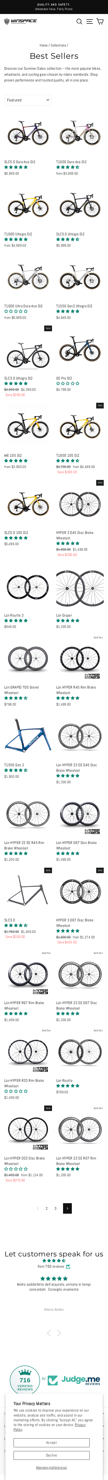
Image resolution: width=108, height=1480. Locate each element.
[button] (16, 167)
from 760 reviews (51, 1266)
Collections (58, 45)
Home (43, 45)
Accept (51, 1442)
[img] (54, 1261)
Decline (51, 1455)
